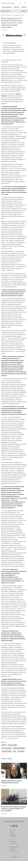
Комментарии (13, 836)
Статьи (12, 832)
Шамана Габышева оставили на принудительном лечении (11, 781)
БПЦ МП (4, 745)
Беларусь (3, 15)
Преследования (7, 7)
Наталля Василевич (6, 748)
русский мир (21, 751)
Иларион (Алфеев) (12, 745)
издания (19, 60)
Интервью (9, 15)
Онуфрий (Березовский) (19, 748)
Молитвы (16, 7)
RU (25, 3)
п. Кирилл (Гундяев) (6, 751)
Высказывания (13, 843)
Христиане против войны (8, 3)
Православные (15, 15)
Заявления (12, 841)
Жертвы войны (14, 851)
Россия (22, 15)
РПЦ (15, 751)
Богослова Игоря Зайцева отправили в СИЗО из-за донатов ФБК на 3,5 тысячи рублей (13, 808)
